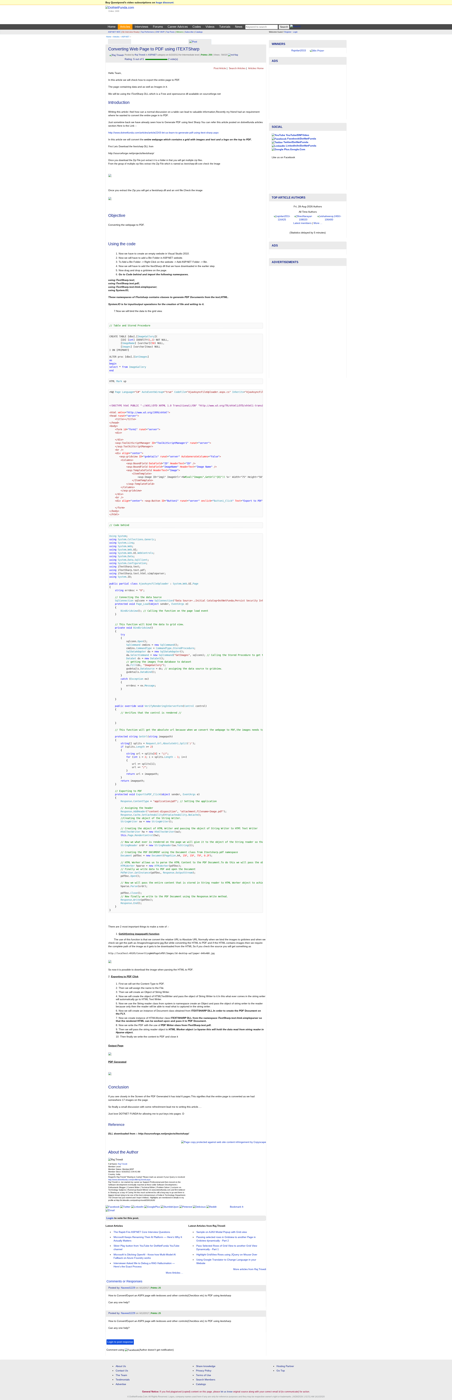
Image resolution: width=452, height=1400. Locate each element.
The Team (121, 1375)
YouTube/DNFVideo (297, 135)
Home (111, 26)
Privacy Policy (203, 1370)
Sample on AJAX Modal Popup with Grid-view (221, 1232)
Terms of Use (203, 1375)
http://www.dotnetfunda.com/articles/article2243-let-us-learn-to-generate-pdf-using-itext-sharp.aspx (163, 132)
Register (288, 32)
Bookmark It (236, 1207)
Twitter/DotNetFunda (295, 142)
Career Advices (178, 26)
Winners (179, 32)
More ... (318, 223)
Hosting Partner (285, 1366)
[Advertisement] (308, 92)
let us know (226, 1391)
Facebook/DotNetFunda (301, 138)
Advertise (121, 1384)
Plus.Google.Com (294, 149)
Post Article (219, 68)
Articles (125, 26)
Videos (210, 26)
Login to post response (120, 1342)
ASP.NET (125, 37)
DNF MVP (160, 32)
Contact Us (122, 1370)
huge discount (165, 2)
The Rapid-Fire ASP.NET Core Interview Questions (142, 1232)
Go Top (280, 1370)
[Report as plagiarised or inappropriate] (233, 55)
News (238, 26)
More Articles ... (174, 1272)
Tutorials (224, 26)
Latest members (302, 223)
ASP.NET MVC (114, 32)
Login (295, 32)
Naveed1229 (128, 1287)
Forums (158, 26)
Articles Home (256, 68)
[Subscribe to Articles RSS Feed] (265, 68)
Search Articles (236, 68)
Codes (196, 26)
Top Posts (170, 32)
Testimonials (123, 1379)
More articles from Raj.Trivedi (249, 1269)
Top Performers (147, 32)
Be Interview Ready (130, 32)
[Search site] (295, 27)
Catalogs (199, 32)
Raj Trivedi (122, 1164)
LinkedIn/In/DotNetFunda (300, 145)
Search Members (205, 1379)
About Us (121, 1366)
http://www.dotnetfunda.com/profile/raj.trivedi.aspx (129, 1180)
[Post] (193, 42)
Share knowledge (205, 1366)
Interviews (141, 26)
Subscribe (189, 32)
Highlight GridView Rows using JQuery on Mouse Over (226, 1254)
